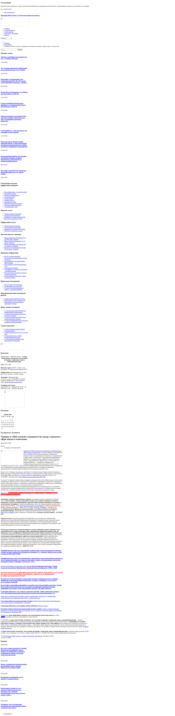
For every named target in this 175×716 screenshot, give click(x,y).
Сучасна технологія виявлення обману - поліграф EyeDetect (14, 288)
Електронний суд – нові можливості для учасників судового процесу (14, 131)
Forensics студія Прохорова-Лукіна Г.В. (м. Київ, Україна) (15, 248)
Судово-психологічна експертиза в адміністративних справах (15, 318)
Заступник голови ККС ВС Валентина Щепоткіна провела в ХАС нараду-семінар (13, 172)
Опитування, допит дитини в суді (14, 300)
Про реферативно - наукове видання (15, 192)
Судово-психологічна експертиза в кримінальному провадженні (15, 311)
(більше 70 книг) (24, 606)
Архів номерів (8, 198)
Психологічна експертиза (12, 215)
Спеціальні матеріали (11, 268)
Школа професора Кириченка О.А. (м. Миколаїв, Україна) (15, 238)
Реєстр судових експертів (12, 256)
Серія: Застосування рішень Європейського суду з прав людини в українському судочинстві (30, 601)
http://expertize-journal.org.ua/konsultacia (32, 505)
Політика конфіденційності (12, 205)
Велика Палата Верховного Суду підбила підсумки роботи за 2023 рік (14, 93)
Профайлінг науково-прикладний (14, 217)
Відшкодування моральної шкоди (14, 299)
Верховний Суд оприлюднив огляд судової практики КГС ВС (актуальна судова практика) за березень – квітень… (14, 81)
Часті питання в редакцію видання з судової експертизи (15, 273)
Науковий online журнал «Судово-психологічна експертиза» (23, 636)
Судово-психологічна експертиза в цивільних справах (15, 314)
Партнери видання (10, 202)
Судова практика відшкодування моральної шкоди (14, 330)
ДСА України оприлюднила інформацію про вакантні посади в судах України (14, 69)
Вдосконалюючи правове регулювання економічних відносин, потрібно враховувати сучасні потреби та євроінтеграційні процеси (13, 158)
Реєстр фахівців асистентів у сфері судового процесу (15, 276)
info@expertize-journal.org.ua (13, 382)
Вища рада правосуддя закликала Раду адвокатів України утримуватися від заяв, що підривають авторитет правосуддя (13, 118)
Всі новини (7, 713)
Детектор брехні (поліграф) (12, 214)
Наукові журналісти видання (13, 203)
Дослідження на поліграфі (12, 227)
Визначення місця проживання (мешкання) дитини (14, 302)
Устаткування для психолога (13, 286)
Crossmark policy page (11, 207)
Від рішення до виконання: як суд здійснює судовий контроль (12, 678)
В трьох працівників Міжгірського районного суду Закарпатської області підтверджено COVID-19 (13, 105)
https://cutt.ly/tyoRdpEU (8, 512)
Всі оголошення (9, 12)
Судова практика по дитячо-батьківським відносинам (13, 336)
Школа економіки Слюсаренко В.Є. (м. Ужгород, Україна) (15, 245)
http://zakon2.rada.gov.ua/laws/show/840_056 (32, 477)
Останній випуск (9, 197)
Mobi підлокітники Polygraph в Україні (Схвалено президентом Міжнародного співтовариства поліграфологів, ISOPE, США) (29, 567)
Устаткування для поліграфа (13, 285)
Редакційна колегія (10, 193)
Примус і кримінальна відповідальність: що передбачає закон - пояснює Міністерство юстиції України (14, 666)
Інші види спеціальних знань (13, 219)
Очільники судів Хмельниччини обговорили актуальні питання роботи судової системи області (13, 706)
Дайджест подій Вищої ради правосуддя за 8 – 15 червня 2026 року (14, 57)
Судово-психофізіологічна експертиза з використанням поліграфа (16, 321)
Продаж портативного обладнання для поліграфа (16, 566)
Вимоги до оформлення (11, 195)
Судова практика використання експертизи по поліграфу (14, 339)
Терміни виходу (9, 200)
